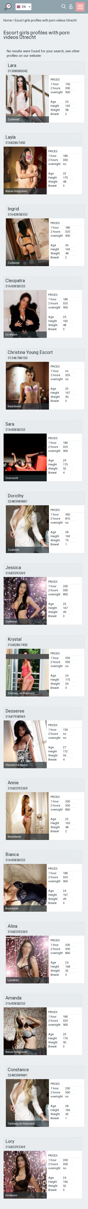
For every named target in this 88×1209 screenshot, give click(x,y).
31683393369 (15, 573)
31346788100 (18, 358)
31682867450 (15, 143)
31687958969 (15, 717)
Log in (71, 5)
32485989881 (18, 501)
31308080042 (18, 71)
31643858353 (18, 214)
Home (8, 20)
